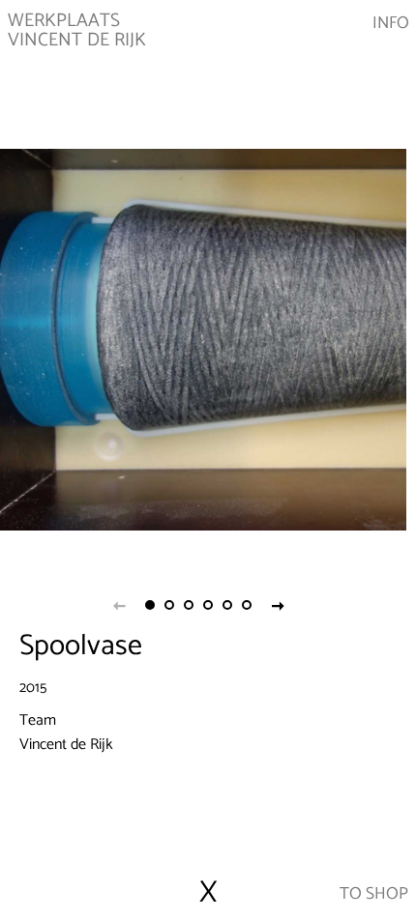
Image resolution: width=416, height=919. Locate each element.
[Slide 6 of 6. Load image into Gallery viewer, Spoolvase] (246, 605)
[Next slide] (277, 605)
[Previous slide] (119, 605)
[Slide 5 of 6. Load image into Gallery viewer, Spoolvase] (227, 605)
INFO (390, 24)
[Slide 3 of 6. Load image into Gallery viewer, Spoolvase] (188, 605)
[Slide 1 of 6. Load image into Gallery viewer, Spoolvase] (150, 605)
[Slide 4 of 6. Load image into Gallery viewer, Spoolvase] (208, 605)
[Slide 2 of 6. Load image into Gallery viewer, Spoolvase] (169, 605)
